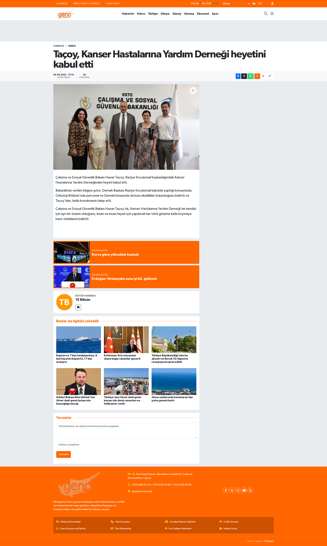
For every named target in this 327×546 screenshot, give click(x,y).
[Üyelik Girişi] (271, 3)
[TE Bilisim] (64, 302)
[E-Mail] (78, 307)
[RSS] (250, 490)
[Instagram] (238, 490)
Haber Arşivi (230, 528)
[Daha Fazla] (257, 76)
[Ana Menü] (272, 14)
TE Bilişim (269, 541)
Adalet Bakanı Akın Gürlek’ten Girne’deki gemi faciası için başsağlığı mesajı (75, 400)
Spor (215, 13)
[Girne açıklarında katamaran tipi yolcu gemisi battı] (174, 381)
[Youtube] (244, 490)
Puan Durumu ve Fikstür (73, 528)
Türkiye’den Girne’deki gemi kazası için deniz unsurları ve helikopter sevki (122, 400)
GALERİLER (61, 3)
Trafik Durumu (230, 521)
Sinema (189, 13)
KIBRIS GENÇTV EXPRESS (86, 3)
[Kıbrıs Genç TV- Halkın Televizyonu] (65, 14)
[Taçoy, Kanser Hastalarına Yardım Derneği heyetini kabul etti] (126, 127)
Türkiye (153, 13)
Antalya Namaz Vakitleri (183, 521)
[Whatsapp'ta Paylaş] (251, 76)
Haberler (128, 13)
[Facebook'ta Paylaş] (238, 76)
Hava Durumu (122, 521)
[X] (232, 490)
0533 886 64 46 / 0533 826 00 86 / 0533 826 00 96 (161, 484)
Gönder (64, 454)
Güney (176, 13)
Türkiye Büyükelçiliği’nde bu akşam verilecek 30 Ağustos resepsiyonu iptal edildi (170, 358)
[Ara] (266, 14)
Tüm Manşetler (123, 528)
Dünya (165, 13)
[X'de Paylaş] (244, 76)
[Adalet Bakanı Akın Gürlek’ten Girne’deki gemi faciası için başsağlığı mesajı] (78, 381)
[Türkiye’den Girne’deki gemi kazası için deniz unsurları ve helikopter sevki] (126, 381)
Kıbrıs (141, 13)
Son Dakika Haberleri (180, 528)
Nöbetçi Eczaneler (70, 521)
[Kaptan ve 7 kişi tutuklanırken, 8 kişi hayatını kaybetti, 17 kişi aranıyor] (78, 339)
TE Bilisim (82, 299)
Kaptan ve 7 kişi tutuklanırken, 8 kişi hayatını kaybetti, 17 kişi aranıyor (76, 358)
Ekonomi (203, 13)
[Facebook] (226, 490)
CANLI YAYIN (112, 3)
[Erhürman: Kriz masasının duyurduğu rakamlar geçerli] (126, 339)
